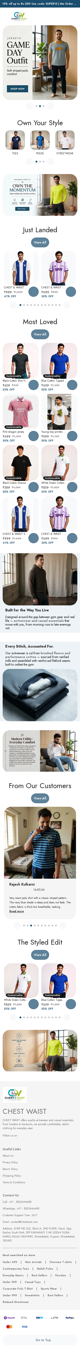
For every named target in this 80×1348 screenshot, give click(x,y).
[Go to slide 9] (49, 305)
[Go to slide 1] (36, 106)
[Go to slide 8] (45, 305)
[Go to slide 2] (40, 106)
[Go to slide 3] (43, 106)
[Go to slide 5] (35, 305)
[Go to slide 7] (42, 305)
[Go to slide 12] (59, 305)
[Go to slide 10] (52, 305)
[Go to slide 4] (31, 305)
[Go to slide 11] (56, 305)
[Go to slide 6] (38, 305)
